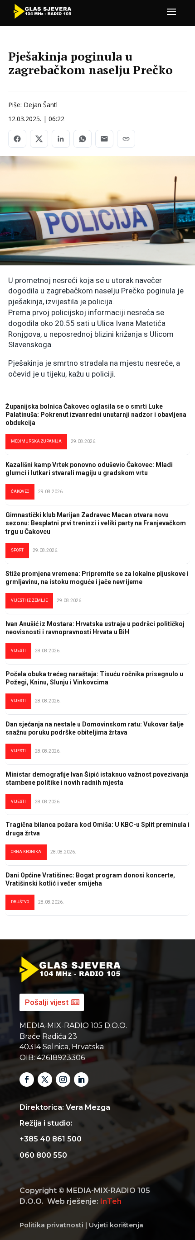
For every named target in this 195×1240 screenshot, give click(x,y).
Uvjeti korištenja (116, 1225)
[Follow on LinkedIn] (81, 1079)
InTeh (111, 1201)
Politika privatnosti (51, 1225)
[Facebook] (17, 139)
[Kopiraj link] (126, 139)
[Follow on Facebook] (27, 1079)
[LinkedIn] (61, 139)
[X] (39, 139)
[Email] (104, 139)
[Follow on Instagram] (63, 1079)
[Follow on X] (45, 1079)
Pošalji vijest (46, 1002)
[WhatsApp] (82, 139)
